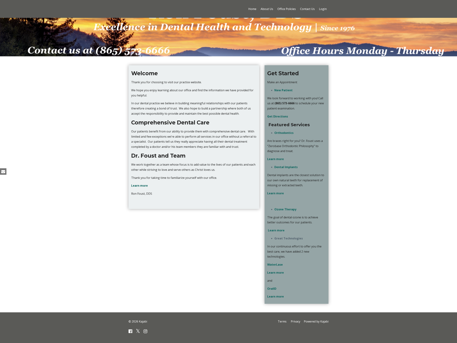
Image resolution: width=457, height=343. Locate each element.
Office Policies (286, 9)
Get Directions (277, 116)
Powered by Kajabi (316, 321)
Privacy (295, 321)
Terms (282, 321)
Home (252, 9)
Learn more (139, 186)
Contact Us (307, 9)
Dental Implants (286, 167)
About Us (267, 9)
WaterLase (275, 265)
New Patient (283, 90)
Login (323, 9)
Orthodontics (283, 133)
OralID (271, 289)
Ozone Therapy (285, 209)
